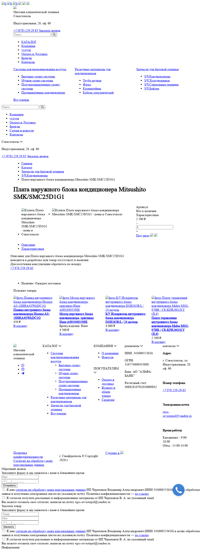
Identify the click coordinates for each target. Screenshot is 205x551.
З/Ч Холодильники (157, 80)
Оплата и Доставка (34, 54)
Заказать (8, 526)
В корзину (20, 326)
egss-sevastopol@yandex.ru (177, 414)
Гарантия (108, 400)
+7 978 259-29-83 (21, 268)
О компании (110, 353)
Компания (28, 46)
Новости (108, 357)
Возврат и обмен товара (108, 392)
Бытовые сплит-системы (38, 76)
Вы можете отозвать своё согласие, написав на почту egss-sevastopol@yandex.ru (56, 502)
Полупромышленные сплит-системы (73, 383)
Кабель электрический (98, 92)
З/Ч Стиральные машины (161, 84)
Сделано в (113, 453)
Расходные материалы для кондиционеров (93, 71)
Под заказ (142, 235)
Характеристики (32, 249)
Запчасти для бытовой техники (157, 69)
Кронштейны (92, 88)
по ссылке (142, 494)
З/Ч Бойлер (151, 88)
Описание (28, 245)
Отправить (9, 485)
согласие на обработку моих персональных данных (51, 490)
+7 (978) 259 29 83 (25, 30)
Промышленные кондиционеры (43, 92)
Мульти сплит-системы (37, 80)
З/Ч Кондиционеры (157, 76)
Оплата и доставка (108, 382)
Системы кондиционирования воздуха (39, 69)
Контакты (28, 62)
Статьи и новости (22, 130)
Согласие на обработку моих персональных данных (33, 463)
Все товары (21, 100)
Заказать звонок (49, 30)
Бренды (26, 58)
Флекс (87, 84)
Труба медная (92, 80)
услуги (26, 50)
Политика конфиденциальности (28, 455)
